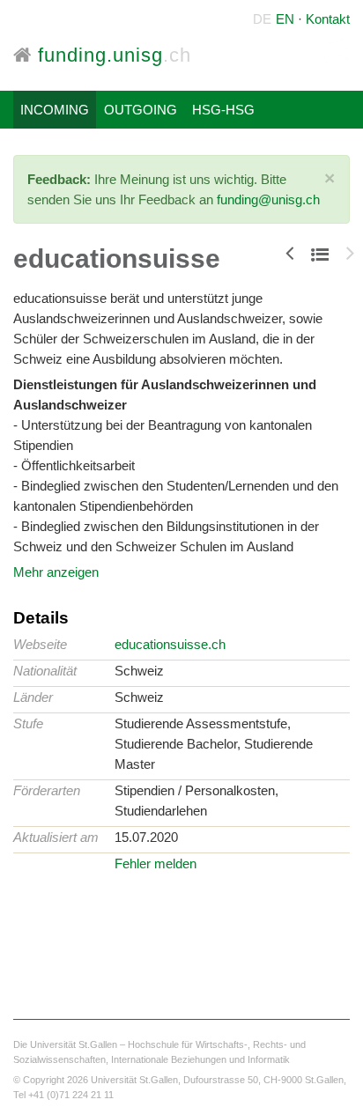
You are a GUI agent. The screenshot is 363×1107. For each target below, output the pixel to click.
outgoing (140, 109)
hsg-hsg (223, 109)
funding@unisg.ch (268, 199)
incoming (54, 109)
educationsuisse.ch (170, 644)
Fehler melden (155, 863)
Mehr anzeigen (56, 572)
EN (285, 18)
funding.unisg (111, 55)
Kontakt (328, 18)
